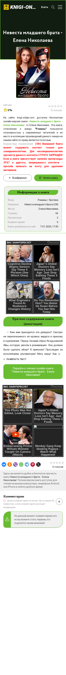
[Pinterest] (32, 464)
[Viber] (15, 464)
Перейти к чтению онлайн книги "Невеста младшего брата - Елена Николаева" (33, 371)
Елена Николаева (48, 208)
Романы (42, 200)
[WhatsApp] (21, 464)
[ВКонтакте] (4, 464)
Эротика (53, 200)
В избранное (19, 177)
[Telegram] (27, 464)
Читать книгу (50, 177)
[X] (38, 464)
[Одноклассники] (9, 464)
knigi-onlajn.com (24, 7)
